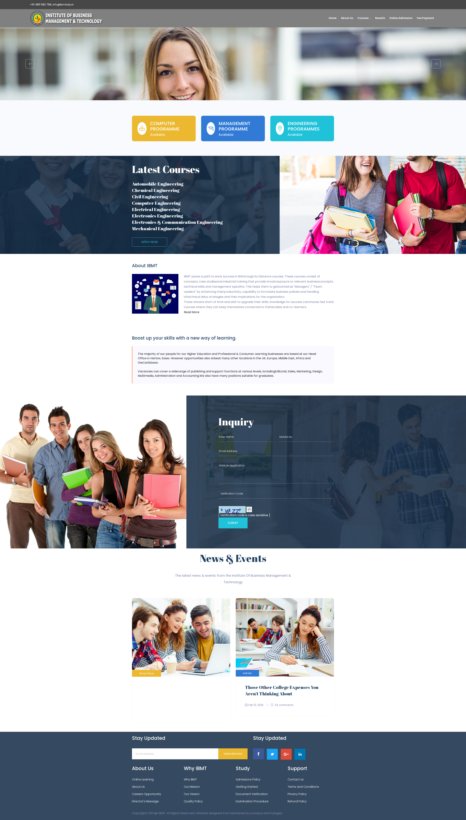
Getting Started (247, 787)
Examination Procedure (252, 801)
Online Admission (400, 18)
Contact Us (296, 779)
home (333, 18)
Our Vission (192, 794)
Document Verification (252, 794)
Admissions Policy (248, 779)
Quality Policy (193, 801)
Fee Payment (425, 18)
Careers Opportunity (146, 794)
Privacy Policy (297, 794)
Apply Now (149, 242)
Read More (191, 312)
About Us (347, 18)
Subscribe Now (233, 753)
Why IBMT (190, 779)
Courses (363, 18)
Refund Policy (297, 801)
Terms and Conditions (303, 787)
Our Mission (192, 787)
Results (380, 18)
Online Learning (143, 779)
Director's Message (145, 801)
